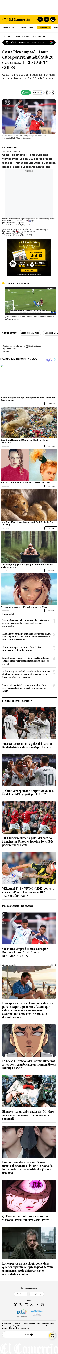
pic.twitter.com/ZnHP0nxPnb (13, 233)
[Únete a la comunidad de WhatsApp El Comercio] (26, 92)
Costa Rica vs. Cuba (30, 333)
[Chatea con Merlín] (40, 19)
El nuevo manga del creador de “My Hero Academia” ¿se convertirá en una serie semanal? (28, 1115)
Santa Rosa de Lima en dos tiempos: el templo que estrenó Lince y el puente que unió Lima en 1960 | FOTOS (25, 660)
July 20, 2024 (27, 224)
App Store (20, 1294)
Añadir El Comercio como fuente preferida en (29, 42)
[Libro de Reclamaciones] (37, 1313)
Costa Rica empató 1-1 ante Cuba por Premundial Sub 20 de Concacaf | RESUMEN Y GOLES (25, 952)
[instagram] (26, 1304)
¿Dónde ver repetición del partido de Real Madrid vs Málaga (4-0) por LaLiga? (28, 792)
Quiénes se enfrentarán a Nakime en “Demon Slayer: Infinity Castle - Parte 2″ (27, 1217)
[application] (30, 301)
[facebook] (15, 1304)
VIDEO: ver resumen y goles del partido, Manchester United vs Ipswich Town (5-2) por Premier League (27, 841)
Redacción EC (12, 147)
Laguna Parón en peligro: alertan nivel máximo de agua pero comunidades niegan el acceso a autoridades (25, 623)
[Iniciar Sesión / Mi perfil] (53, 19)
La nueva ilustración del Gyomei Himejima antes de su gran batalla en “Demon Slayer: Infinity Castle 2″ (29, 1064)
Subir (27, 1335)
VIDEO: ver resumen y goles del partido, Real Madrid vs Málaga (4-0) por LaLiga (27, 745)
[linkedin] (37, 1304)
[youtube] (31, 1304)
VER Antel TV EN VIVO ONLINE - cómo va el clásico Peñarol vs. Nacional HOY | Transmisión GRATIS (28, 892)
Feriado (23, 28)
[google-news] (42, 1304)
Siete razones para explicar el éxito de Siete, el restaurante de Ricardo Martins (23, 649)
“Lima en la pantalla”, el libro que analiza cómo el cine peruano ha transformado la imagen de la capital (25, 688)
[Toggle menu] (5, 19)
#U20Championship (41, 218)
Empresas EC (44, 28)
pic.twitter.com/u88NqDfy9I (13, 222)
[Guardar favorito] (47, 92)
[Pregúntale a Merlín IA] (52, 1336)
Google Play (36, 1294)
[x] (21, 1304)
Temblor (31, 28)
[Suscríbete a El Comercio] (46, 19)
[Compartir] (53, 92)
